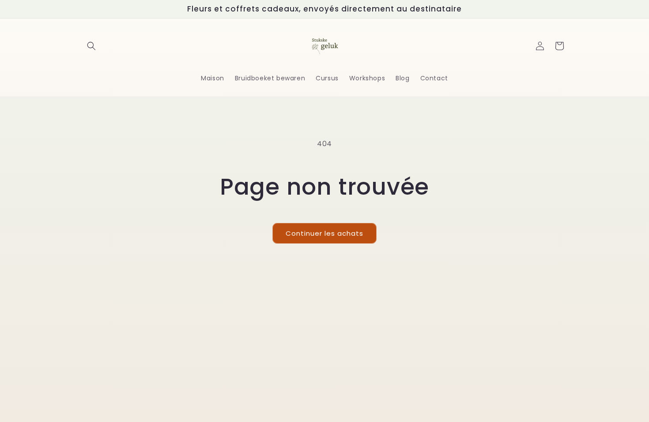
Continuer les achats (324, 233)
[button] (91, 46)
